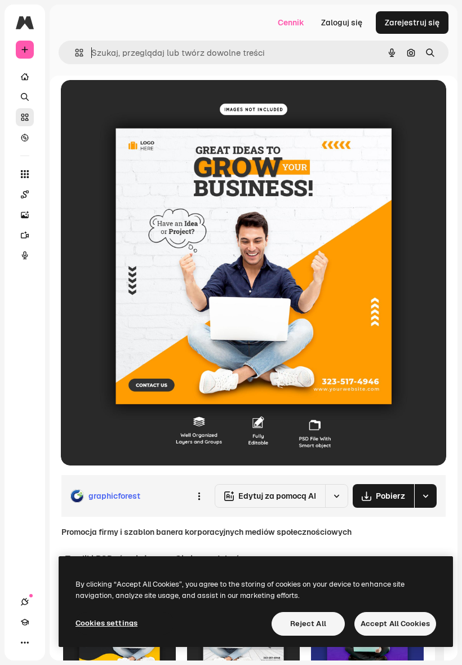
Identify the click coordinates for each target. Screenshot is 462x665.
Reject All (308, 623)
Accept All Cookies (395, 623)
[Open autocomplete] (74, 52)
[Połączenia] (25, 602)
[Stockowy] (25, 117)
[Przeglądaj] (25, 137)
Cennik (291, 22)
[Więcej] (25, 642)
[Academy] (25, 622)
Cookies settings (106, 623)
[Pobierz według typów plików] (425, 496)
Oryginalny (138, 101)
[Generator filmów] (25, 235)
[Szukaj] (25, 97)
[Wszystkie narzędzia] (25, 174)
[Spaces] (25, 194)
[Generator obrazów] (25, 215)
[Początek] (25, 77)
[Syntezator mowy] (25, 255)
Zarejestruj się (412, 22)
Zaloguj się (341, 22)
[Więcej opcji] (199, 496)
